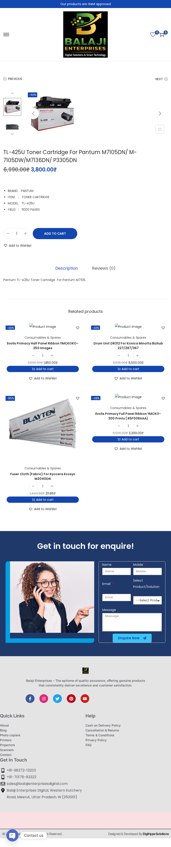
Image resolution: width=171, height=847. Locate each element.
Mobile (138, 564)
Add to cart (55, 233)
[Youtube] (85, 698)
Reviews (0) (104, 268)
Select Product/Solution (146, 583)
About (4, 725)
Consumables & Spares (42, 337)
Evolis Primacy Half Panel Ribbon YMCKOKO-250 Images (42, 345)
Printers (6, 740)
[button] (17, 245)
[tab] (66, 268)
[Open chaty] (12, 835)
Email (106, 584)
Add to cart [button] (45, 369)
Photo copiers (10, 735)
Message (109, 610)
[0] (153, 34)
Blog (3, 730)
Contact (6, 755)
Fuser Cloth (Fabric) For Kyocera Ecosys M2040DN (42, 476)
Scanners (7, 750)
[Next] (159, 113)
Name (107, 564)
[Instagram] (43, 698)
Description (66, 268)
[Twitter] (57, 698)
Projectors (7, 745)
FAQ (89, 745)
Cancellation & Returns (102, 730)
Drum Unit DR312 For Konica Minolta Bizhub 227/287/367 (128, 345)
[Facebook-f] (30, 698)
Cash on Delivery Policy (103, 725)
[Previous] (33, 113)
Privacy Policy (96, 740)
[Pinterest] (71, 698)
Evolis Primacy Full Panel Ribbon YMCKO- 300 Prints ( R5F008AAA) (128, 416)
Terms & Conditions (100, 735)
